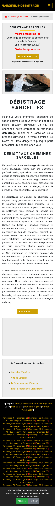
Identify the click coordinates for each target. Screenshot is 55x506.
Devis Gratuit (27, 312)
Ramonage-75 (35, 479)
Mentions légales (32, 407)
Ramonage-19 (15, 432)
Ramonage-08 (9, 423)
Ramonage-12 (16, 426)
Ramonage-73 (9, 479)
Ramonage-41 (22, 451)
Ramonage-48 (22, 457)
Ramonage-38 (29, 449)
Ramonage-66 (9, 474)
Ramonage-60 (22, 468)
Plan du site (17, 407)
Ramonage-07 (42, 421)
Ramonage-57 (29, 465)
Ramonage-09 (22, 423)
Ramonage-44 (16, 454)
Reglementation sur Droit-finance (27, 389)
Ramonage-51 (29, 460)
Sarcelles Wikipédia (20, 372)
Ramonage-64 (29, 471)
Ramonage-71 (29, 477)
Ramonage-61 (35, 468)
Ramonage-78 (9, 485)
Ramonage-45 (29, 454)
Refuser (34, 501)
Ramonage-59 (9, 468)
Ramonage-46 (42, 454)
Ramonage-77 (29, 482)
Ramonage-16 (22, 429)
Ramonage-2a (29, 432)
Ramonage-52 (9, 463)
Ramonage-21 (9, 435)
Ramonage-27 (22, 440)
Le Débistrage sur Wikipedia (24, 383)
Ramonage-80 (35, 485)
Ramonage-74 (22, 479)
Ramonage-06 (29, 421)
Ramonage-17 (35, 429)
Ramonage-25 (29, 437)
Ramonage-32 (42, 443)
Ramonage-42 (35, 451)
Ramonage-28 (35, 440)
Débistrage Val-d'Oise (19, 16)
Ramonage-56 (16, 465)
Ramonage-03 (35, 418)
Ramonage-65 (42, 471)
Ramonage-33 (9, 446)
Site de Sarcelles (19, 378)
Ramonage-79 (22, 485)
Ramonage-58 (42, 465)
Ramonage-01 (9, 418)
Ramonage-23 (35, 435)
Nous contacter (27, 56)
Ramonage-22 (22, 435)
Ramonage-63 (16, 471)
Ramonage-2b (42, 432)
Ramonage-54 (35, 463)
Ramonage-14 (42, 426)
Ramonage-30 (16, 443)
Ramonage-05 (16, 421)
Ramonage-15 (9, 429)
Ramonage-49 (35, 457)
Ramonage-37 (16, 449)
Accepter (22, 501)
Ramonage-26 (9, 440)
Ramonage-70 (16, 477)
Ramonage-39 (42, 449)
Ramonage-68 (35, 474)
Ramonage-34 (22, 446)
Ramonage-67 (22, 474)
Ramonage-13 (29, 426)
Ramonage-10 (35, 423)
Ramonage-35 (35, 446)
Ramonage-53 (22, 463)
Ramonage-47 (9, 457)
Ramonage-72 (42, 477)
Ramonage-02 (22, 418)
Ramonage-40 (9, 451)
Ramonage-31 (29, 443)
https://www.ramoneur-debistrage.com (33, 403)
